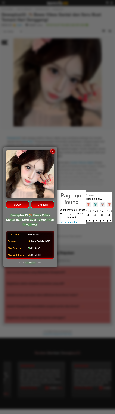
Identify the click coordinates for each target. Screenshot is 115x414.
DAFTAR (43, 205)
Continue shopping (67, 222)
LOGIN (17, 205)
